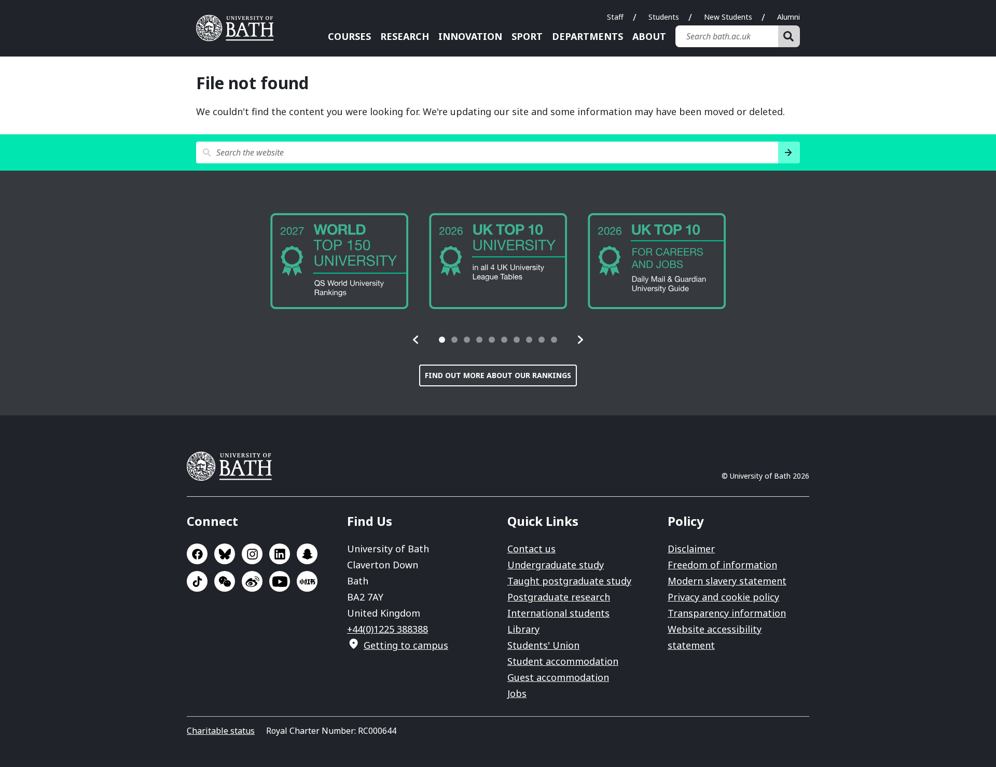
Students (663, 17)
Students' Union (543, 645)
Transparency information (727, 613)
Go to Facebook (197, 553)
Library (523, 629)
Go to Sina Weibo (252, 581)
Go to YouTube (279, 581)
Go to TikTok (197, 581)
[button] (416, 339)
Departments (587, 36)
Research (404, 36)
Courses (349, 36)
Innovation (470, 36)
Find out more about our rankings (498, 375)
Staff (615, 17)
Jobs (517, 693)
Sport (527, 36)
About (649, 36)
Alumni (788, 17)
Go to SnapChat (307, 553)
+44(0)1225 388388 (387, 629)
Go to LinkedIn (279, 553)
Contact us (531, 548)
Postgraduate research (558, 597)
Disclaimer (691, 548)
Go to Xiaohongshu (307, 581)
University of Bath (238, 28)
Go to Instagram (252, 553)
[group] (468, 261)
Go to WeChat (224, 581)
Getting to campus (406, 645)
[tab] (442, 340)
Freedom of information (722, 565)
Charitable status (221, 730)
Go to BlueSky (224, 553)
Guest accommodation (558, 677)
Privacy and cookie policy (723, 597)
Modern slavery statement (727, 581)
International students (558, 613)
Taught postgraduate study (569, 581)
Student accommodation (562, 661)
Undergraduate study (555, 565)
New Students (728, 17)
